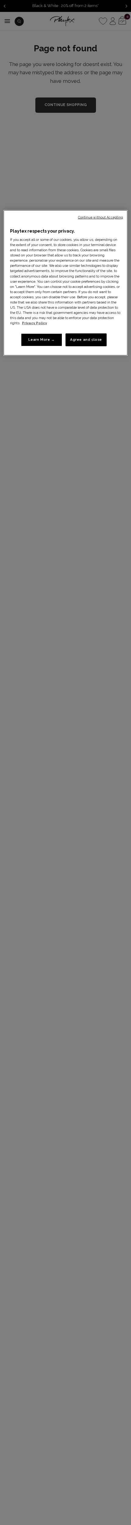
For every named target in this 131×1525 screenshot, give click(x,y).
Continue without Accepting (100, 217)
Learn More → (41, 339)
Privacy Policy (34, 323)
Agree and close (86, 339)
